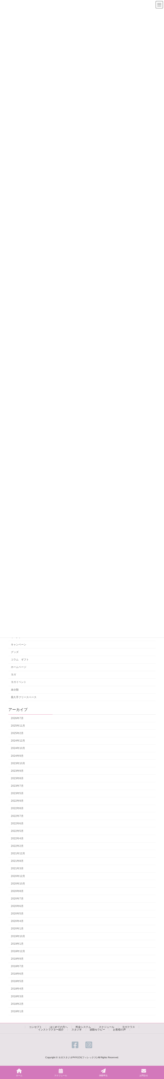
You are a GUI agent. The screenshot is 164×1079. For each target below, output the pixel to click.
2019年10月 (18, 936)
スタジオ (77, 1029)
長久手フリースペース (24, 697)
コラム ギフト (20, 659)
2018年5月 (17, 981)
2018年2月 (17, 1003)
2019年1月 (17, 943)
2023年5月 (17, 793)
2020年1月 (17, 928)
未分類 (15, 689)
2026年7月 (17, 718)
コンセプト (35, 1026)
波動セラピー (97, 1029)
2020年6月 (17, 906)
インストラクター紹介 (51, 1029)
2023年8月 (17, 778)
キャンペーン (18, 644)
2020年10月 (18, 883)
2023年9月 (17, 770)
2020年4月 (17, 921)
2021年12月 (18, 853)
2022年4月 (17, 838)
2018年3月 (17, 996)
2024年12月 (18, 740)
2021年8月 (17, 861)
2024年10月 (18, 748)
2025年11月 (18, 725)
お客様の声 (119, 1029)
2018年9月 (17, 958)
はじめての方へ (59, 1026)
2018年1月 (17, 1011)
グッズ (15, 652)
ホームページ (18, 667)
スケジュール (106, 1026)
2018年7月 (17, 966)
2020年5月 (17, 913)
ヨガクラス (128, 1026)
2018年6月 (17, 973)
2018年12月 (18, 951)
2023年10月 (18, 763)
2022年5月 (17, 830)
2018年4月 (17, 988)
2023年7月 (17, 786)
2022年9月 (17, 801)
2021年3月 (17, 868)
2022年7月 (17, 815)
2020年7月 (17, 898)
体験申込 (103, 1075)
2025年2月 (17, 733)
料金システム (83, 1026)
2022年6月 (17, 823)
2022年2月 (17, 846)
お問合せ (143, 1075)
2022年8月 (17, 808)
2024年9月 (17, 755)
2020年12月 (18, 876)
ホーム (19, 1075)
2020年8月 (17, 891)
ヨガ (13, 674)
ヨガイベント (18, 682)
